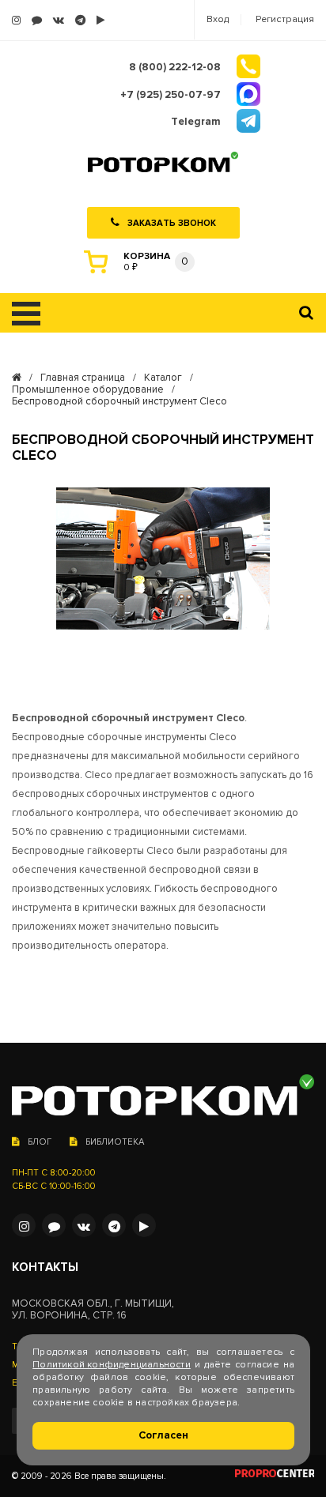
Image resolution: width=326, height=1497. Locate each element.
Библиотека (114, 1142)
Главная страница (82, 378)
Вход (218, 19)
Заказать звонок (171, 223)
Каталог (163, 378)
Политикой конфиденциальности (111, 1365)
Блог (39, 1142)
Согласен (163, 1435)
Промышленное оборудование (88, 390)
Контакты (45, 1267)
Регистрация (285, 19)
